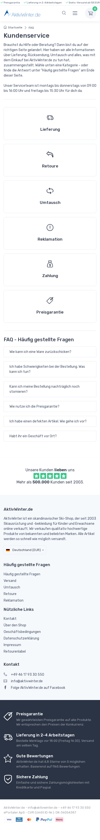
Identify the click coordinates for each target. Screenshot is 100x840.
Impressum (12, 645)
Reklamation (14, 600)
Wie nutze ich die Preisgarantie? (34, 406)
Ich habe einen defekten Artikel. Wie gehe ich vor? (48, 421)
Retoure (10, 594)
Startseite (15, 27)
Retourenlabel (15, 651)
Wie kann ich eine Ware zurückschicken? (40, 352)
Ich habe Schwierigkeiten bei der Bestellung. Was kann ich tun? (47, 369)
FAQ (31, 27)
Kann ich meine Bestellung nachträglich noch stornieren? (44, 389)
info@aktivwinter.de (27, 681)
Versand (10, 581)
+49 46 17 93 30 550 (27, 675)
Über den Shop (15, 625)
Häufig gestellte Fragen (22, 574)
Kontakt (10, 619)
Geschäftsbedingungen (22, 632)
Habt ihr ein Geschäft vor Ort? (33, 436)
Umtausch (12, 587)
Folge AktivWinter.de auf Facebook (38, 688)
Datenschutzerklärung (21, 638)
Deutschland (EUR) (26, 550)
